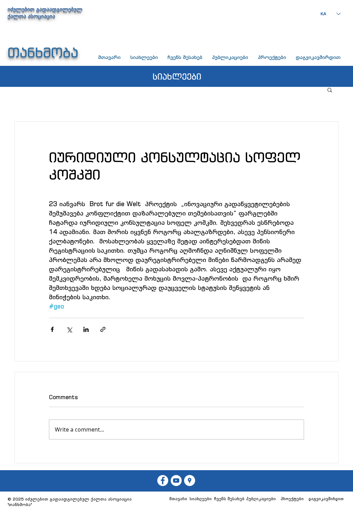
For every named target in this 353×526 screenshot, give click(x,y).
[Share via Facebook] (52, 329)
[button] (329, 89)
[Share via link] (103, 329)
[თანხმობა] (176, 480)
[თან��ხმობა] (162, 480)
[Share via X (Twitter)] (69, 329)
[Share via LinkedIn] (86, 329)
